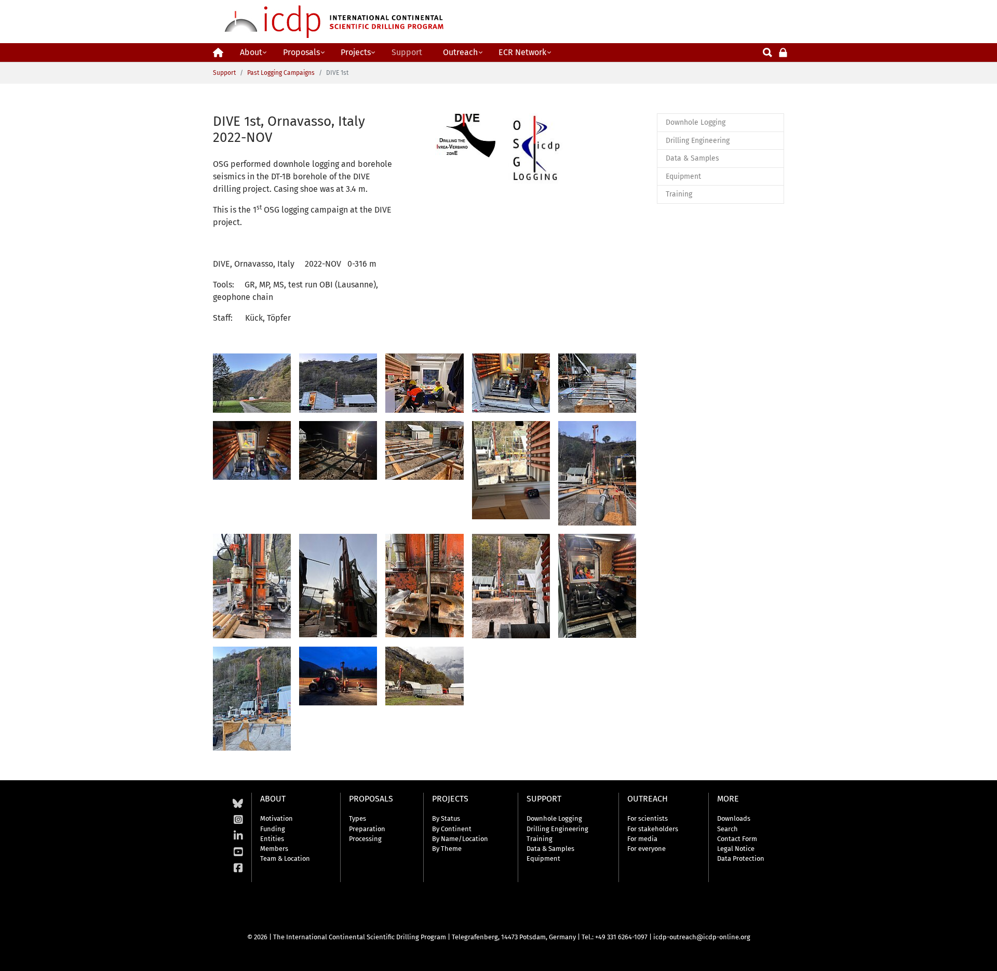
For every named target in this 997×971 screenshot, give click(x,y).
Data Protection (740, 858)
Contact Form (737, 839)
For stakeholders (652, 829)
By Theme (447, 848)
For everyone (646, 848)
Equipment (543, 858)
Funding (272, 829)
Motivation (276, 818)
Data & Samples (550, 848)
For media (642, 839)
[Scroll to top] (981, 955)
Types (357, 818)
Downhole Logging (554, 818)
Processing (365, 839)
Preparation (367, 829)
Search (727, 829)
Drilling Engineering (557, 829)
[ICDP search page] (767, 52)
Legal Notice (736, 848)
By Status (446, 818)
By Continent (451, 829)
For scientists (647, 818)
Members (274, 848)
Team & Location (285, 858)
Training (540, 839)
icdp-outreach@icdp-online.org (701, 937)
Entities (272, 839)
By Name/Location (460, 839)
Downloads (733, 818)
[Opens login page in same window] (783, 52)
